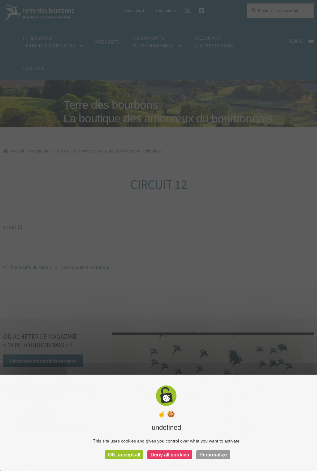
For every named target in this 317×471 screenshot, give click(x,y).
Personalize (213, 454)
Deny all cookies (169, 454)
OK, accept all (124, 454)
